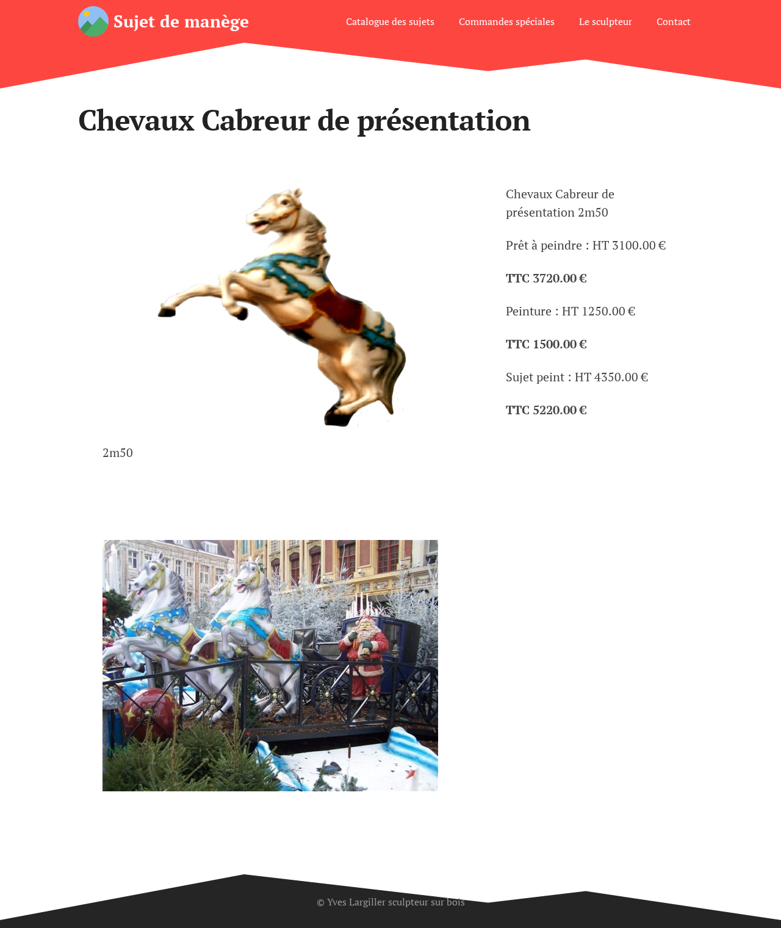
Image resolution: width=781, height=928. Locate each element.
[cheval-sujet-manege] (290, 307)
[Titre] (93, 21)
